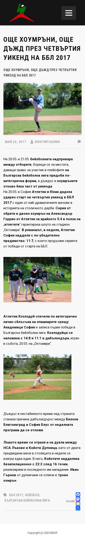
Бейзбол (32, 495)
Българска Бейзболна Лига (27, 500)
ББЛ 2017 (16, 495)
